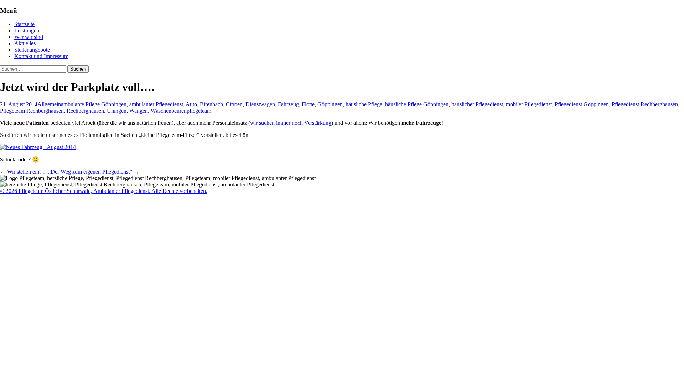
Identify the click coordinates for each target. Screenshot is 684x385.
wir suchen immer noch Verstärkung (290, 123)
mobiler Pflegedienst (529, 104)
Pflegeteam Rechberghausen (32, 111)
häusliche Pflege (364, 104)
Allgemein (49, 104)
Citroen (234, 104)
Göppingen (330, 104)
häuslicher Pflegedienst (477, 104)
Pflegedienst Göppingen (582, 104)
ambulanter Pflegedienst (156, 104)
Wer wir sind (28, 37)
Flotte (308, 104)
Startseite (24, 24)
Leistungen (26, 30)
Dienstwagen (260, 104)
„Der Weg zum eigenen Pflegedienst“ (93, 172)
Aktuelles (25, 43)
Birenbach (211, 104)
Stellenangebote (32, 50)
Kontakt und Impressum (41, 56)
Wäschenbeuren (169, 111)
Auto (191, 104)
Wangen (138, 111)
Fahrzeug (288, 104)
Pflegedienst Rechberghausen (645, 104)
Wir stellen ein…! (23, 172)
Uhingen (116, 111)
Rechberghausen (85, 111)
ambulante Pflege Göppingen (93, 104)
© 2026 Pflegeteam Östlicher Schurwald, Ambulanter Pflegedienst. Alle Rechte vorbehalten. (103, 191)
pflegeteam (199, 111)
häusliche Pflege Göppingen (417, 104)
